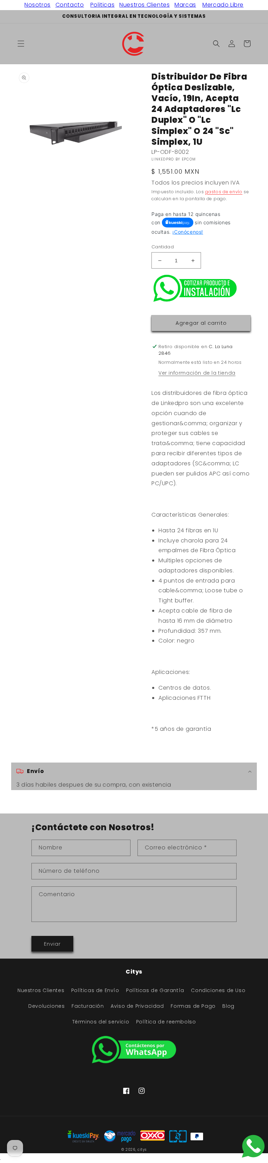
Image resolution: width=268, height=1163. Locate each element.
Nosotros (37, 5)
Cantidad (162, 246)
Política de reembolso (166, 1021)
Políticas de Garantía (155, 990)
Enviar (52, 943)
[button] (21, 43)
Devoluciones (46, 1006)
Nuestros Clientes (144, 5)
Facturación (88, 1006)
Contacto (69, 5)
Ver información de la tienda (197, 372)
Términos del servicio (100, 1021)
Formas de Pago (193, 1006)
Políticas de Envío (95, 990)
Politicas (102, 5)
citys (142, 1149)
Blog (228, 1006)
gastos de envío (224, 192)
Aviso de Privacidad (137, 1006)
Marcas (185, 5)
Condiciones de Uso (218, 990)
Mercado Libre (223, 5)
